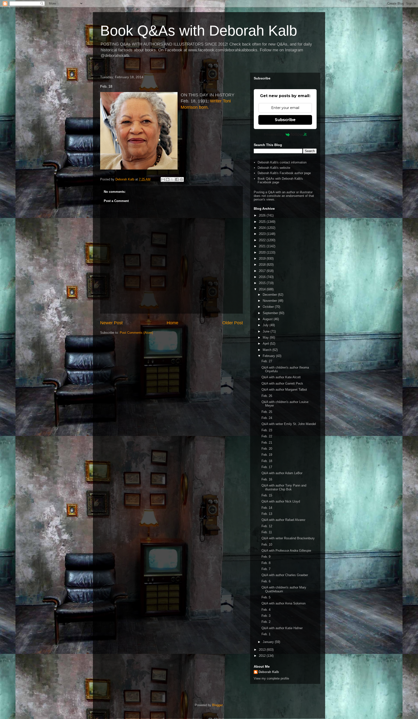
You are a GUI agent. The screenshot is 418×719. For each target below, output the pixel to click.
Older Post (232, 322)
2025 (263, 222)
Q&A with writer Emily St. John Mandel (288, 424)
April (266, 343)
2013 (263, 649)
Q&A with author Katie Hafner (282, 628)
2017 (263, 271)
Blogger (217, 705)
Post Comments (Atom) (136, 332)
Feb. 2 (265, 622)
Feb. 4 (265, 609)
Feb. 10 (266, 544)
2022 (263, 240)
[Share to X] (172, 179)
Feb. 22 (266, 436)
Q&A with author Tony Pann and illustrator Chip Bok (283, 487)
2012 (263, 655)
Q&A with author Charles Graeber (284, 575)
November (270, 300)
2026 (263, 215)
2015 (263, 283)
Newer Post (111, 322)
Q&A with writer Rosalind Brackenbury (288, 538)
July (266, 325)
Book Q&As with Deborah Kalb (198, 31)
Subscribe (285, 119)
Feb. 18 (266, 461)
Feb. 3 (265, 616)
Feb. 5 (265, 597)
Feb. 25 (266, 412)
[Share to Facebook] (176, 179)
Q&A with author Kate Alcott (281, 377)
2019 (263, 258)
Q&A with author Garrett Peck (282, 383)
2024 (263, 228)
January (269, 642)
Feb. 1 (265, 634)
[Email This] (163, 179)
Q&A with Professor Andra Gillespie (286, 550)
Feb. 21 (266, 442)
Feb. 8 (265, 563)
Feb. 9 (265, 556)
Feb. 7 (265, 569)
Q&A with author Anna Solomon (283, 603)
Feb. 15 (266, 495)
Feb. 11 (266, 532)
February (269, 356)
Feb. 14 (266, 508)
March (267, 350)
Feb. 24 (266, 418)
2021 (263, 246)
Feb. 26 (266, 396)
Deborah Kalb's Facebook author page (284, 173)
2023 (263, 234)
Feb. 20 (266, 448)
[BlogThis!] (167, 179)
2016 (263, 277)
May (266, 337)
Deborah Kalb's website (274, 168)
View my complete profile (271, 678)
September (271, 313)
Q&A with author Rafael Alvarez (283, 520)
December (270, 294)
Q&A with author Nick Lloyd (280, 501)
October (269, 307)
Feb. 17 (266, 467)
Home (172, 322)
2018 (263, 264)
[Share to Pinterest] (181, 179)
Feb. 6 (265, 581)
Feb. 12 (266, 526)
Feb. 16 (266, 479)
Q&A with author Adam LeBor (281, 473)
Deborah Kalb (269, 672)
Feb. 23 (266, 430)
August (268, 319)
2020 (263, 252)
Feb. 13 (266, 514)
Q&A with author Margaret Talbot (284, 389)
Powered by (273, 134)
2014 (263, 289)
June (266, 331)
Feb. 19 (266, 454)
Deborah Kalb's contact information (282, 162)
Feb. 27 (266, 361)
